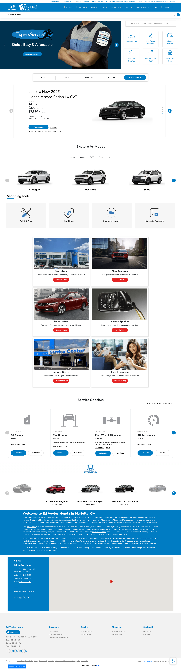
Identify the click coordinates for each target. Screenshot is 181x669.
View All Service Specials (154, 405)
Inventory (54, 629)
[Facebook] (15, 599)
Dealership (148, 629)
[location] (106, 1)
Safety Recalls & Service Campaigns (65, 663)
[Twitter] (24, 599)
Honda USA (84, 663)
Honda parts (64, 545)
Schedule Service (61, 382)
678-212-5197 (25, 577)
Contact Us (31, 593)
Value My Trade (117, 636)
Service (84, 629)
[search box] (151, 24)
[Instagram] (20, 599)
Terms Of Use (29, 663)
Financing (117, 629)
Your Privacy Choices (89, 667)
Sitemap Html (43, 663)
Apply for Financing (118, 633)
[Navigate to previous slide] (1, 44)
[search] (175, 7)
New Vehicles (53, 633)
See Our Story (61, 281)
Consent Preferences (17, 666)
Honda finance (56, 536)
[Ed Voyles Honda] (24, 7)
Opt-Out (78, 663)
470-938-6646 (25, 584)
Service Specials (86, 636)
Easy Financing (120, 382)
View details (38, 129)
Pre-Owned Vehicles (56, 636)
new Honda (31, 529)
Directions (17, 593)
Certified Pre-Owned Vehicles (58, 639)
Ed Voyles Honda (11, 663)
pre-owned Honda (99, 534)
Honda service (98, 540)
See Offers (120, 281)
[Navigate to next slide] (119, 44)
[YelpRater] (26, 653)
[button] (111, 584)
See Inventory (61, 332)
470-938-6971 (27, 580)
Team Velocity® (147, 663)
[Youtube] (28, 599)
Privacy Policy (21, 663)
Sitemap (36, 663)
